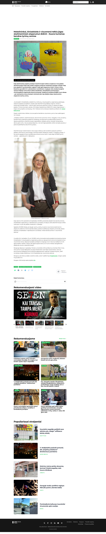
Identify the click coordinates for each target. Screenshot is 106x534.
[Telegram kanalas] (61, 523)
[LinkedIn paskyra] (54, 523)
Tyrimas (15, 266)
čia (34, 260)
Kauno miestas (46, 342)
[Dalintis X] (22, 270)
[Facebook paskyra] (48, 523)
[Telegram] (25, 270)
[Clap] (58, 271)
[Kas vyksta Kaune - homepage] (17, 2)
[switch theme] (91, 2)
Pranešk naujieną (25, 5)
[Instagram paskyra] (51, 523)
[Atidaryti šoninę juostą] (13, 6)
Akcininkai (80, 524)
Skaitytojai (43, 435)
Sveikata (42, 472)
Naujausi (81, 521)
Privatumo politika (89, 524)
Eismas (16, 342)
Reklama (41, 5)
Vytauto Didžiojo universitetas (25, 266)
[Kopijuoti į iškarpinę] (28, 270)
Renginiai (16, 38)
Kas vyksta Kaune (30, 38)
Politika (17, 390)
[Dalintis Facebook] (18, 270)
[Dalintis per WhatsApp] (15, 270)
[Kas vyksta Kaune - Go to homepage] (17, 522)
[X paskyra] (44, 523)
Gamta (41, 490)
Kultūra (44, 365)
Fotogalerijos (34, 5)
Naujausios (17, 5)
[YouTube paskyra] (58, 523)
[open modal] (93, 2)
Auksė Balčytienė (37, 266)
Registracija (53, 256)
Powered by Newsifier (53, 529)
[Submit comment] (64, 281)
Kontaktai (47, 5)
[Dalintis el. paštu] (32, 270)
